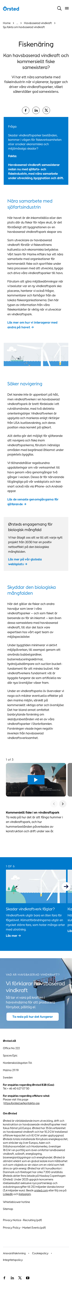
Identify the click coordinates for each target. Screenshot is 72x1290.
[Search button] (59, 8)
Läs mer (11, 935)
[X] (46, 110)
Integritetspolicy (13, 1259)
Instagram (25, 1194)
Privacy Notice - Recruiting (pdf (22, 1220)
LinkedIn (8, 1194)
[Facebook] (25, 110)
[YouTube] (27, 1278)
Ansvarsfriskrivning (14, 1253)
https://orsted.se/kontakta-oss (22, 1103)
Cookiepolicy (40, 1253)
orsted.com (41, 1190)
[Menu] (67, 8)
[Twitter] (19, 1278)
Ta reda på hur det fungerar (32, 1017)
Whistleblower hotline (16, 1201)
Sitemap (8, 1208)
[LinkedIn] (36, 110)
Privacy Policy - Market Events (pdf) (24, 1227)
